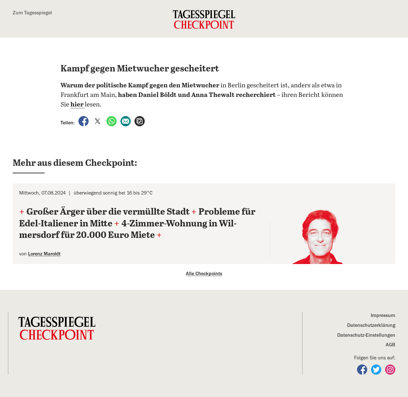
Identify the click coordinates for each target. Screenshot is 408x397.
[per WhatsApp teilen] (112, 120)
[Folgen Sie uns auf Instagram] (390, 369)
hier (77, 104)
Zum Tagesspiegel (32, 12)
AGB (390, 344)
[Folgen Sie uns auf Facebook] (362, 369)
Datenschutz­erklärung (371, 325)
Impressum (383, 315)
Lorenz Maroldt (44, 253)
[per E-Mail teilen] (126, 120)
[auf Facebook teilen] (84, 120)
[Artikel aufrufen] (140, 120)
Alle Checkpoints (204, 273)
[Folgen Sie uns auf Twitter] (376, 369)
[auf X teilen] (98, 120)
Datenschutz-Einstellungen (366, 335)
